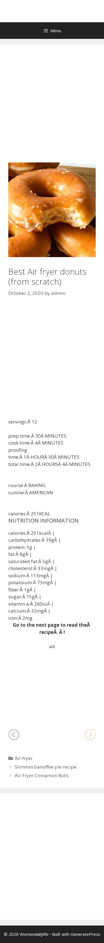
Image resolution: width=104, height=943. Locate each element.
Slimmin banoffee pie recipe (45, 767)
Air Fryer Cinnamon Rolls (42, 775)
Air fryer (24, 758)
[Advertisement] (52, 108)
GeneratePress (85, 934)
